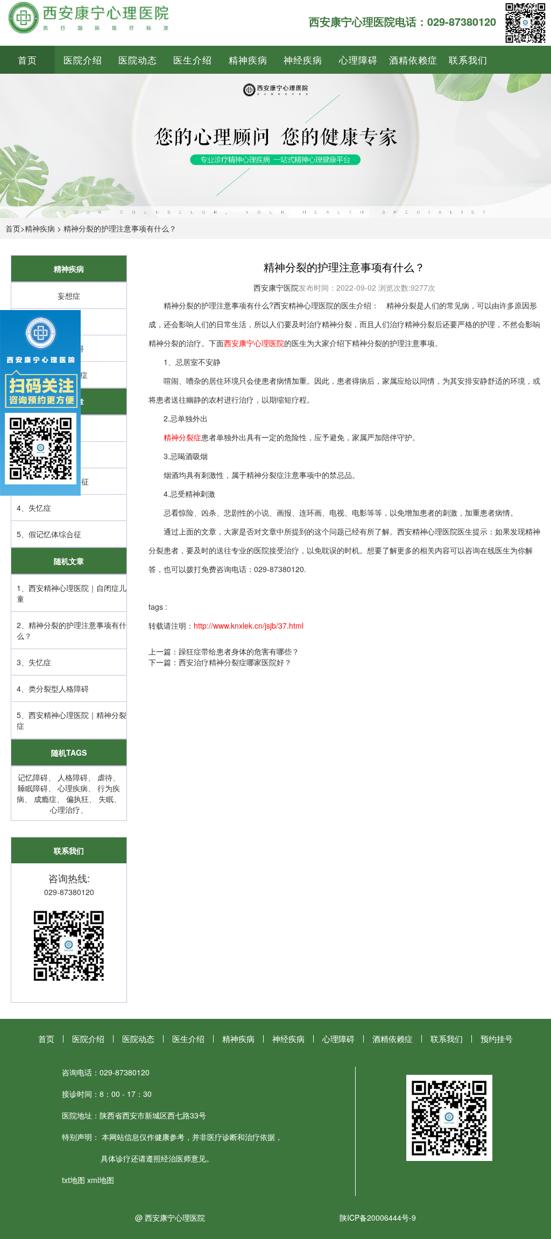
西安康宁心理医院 (254, 342)
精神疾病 (248, 59)
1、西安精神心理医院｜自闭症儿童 (71, 593)
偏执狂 (77, 798)
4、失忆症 (34, 507)
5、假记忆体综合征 (49, 534)
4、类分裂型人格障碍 (53, 688)
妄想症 (69, 295)
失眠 (106, 798)
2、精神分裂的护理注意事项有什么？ (71, 630)
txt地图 (73, 1179)
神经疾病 (303, 59)
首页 (27, 59)
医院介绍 (82, 59)
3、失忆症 (34, 662)
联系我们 (468, 59)
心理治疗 (65, 809)
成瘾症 (45, 798)
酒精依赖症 (413, 59)
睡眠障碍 (33, 788)
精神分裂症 (182, 437)
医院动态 (137, 59)
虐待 (104, 777)
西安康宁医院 (276, 287)
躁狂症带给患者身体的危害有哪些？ (239, 651)
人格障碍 (73, 777)
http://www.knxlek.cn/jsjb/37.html (248, 625)
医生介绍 (192, 59)
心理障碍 (358, 59)
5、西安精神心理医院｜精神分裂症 (71, 720)
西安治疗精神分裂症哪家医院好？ (235, 662)
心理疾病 (73, 788)
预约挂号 (497, 1038)
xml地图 (100, 1179)
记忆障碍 (33, 777)
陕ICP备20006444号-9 (378, 1217)
